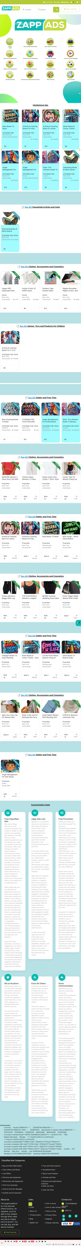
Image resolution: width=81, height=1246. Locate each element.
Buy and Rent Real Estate (12, 1166)
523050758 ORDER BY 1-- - (43, 1127)
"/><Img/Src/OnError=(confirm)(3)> (40, 1137)
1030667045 (34, 1130)
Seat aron (15, 1151)
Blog (31, 1219)
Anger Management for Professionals (9, 169)
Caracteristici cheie (40, 805)
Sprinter (7, 1151)
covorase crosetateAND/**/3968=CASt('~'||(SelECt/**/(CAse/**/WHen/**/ (32, 1142)
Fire (73, 1149)
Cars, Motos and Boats (11, 1170)
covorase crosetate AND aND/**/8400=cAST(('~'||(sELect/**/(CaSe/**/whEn (33, 1149)
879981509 (29, 1132)
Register (66, 2)
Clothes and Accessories (12, 1193)
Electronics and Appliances (13, 1181)
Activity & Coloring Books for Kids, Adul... (30, 128)
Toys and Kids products (51, 1166)
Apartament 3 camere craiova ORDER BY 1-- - (58, 1130)
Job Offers (7, 1174)
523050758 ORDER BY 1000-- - (16, 1130)
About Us (33, 1211)
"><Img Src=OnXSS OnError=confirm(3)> (19, 1139)
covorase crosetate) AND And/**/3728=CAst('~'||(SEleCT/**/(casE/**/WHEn (32, 1144)
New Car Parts (48, 1186)
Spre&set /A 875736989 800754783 (17, 1154)
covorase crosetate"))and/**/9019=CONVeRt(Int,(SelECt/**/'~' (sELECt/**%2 (33, 1135)
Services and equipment (12, 1177)
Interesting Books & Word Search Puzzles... (70, 169)
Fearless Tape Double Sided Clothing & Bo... (48, 290)
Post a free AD (71, 9)
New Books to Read (50, 537)
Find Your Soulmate (10, 1185)
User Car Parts (48, 1190)
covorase (7, 1127)
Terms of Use (51, 1211)
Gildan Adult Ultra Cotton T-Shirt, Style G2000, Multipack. (50, 479)
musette (67, 1149)
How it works (51, 1203)
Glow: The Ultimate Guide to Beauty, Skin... (50, 169)
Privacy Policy (51, 1215)
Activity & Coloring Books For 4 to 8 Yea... (9, 350)
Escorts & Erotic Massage (12, 1189)
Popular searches (52, 1223)
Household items (49, 1170)
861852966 (40, 1132)
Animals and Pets (49, 1177)
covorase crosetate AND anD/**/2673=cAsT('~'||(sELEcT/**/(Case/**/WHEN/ (33, 1146)
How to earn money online (56, 1207)
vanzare (24, 1151)
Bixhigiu (22, 1137)
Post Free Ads (10, 1232)
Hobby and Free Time (42, 397)
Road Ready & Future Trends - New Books (69, 128)
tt (30, 1204)
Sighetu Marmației (10, 1137)
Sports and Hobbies (50, 1174)
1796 (65, 1135)
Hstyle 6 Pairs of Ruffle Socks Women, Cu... (29, 290)
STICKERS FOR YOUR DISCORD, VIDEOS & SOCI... (29, 422)
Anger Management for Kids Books (29, 169)
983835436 (51, 1132)
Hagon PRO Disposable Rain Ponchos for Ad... (9, 290)
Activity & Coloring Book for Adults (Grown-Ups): (9, 539)
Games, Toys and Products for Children (42, 326)
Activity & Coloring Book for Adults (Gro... (50, 128)
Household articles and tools (42, 207)
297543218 (8, 1132)
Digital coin (34, 1223)
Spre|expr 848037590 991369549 (46, 1154)
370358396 (62, 1132)
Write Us (68, 1210)
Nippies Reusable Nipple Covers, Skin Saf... (70, 290)
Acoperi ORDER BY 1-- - (22, 1127)
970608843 (19, 1132)
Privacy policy (35, 1215)
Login (58, 2)
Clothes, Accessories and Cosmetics (42, 266)
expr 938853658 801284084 (40, 1151)
